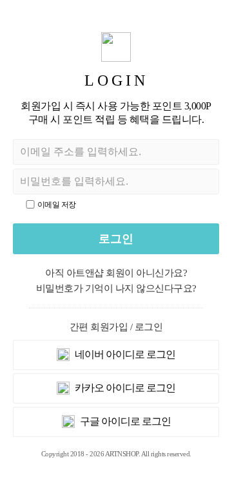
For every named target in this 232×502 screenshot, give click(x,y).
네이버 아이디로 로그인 (124, 354)
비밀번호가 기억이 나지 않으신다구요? (116, 288)
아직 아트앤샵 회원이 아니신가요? (116, 273)
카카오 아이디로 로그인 (124, 387)
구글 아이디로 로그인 (124, 421)
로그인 (116, 238)
